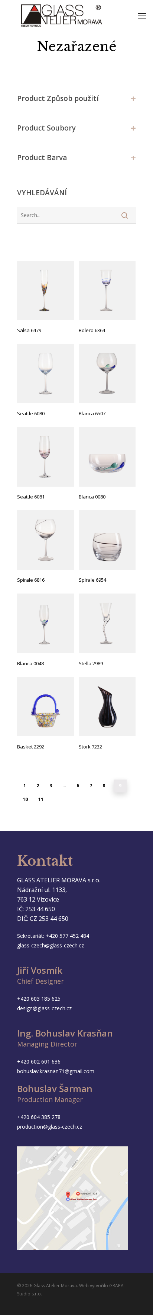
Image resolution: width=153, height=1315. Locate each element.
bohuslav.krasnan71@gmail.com (55, 1071)
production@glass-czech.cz (49, 1126)
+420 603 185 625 (39, 998)
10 (25, 799)
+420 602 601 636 (39, 1061)
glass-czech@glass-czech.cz (50, 945)
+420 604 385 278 (39, 1116)
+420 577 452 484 (67, 935)
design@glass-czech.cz (44, 1008)
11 (40, 799)
